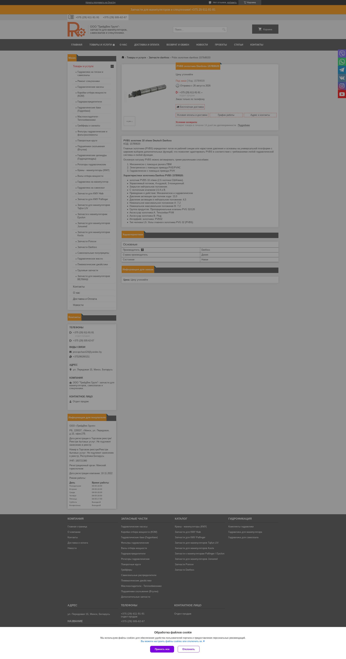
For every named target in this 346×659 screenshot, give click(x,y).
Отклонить (188, 649)
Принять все (162, 649)
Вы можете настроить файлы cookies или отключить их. (172, 641)
